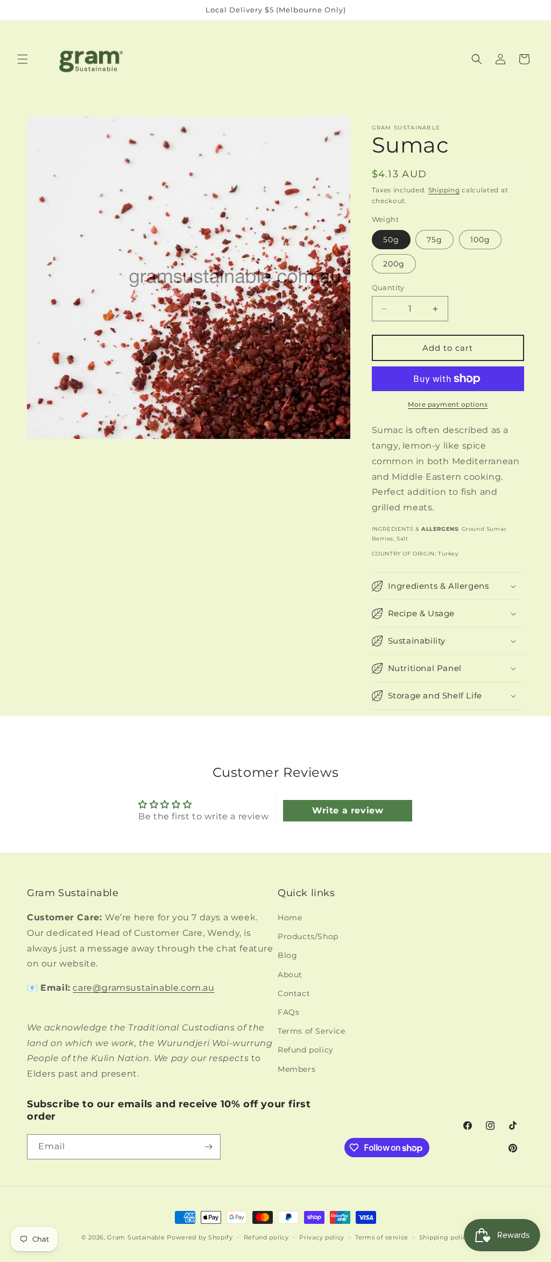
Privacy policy (321, 1237)
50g (391, 239)
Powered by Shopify (200, 1237)
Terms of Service (311, 1031)
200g (394, 264)
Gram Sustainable (136, 1237)
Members (296, 1069)
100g (480, 239)
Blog (287, 955)
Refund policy (306, 1050)
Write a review (347, 810)
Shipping (444, 190)
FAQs (288, 1012)
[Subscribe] (208, 1146)
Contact (294, 993)
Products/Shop (308, 936)
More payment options (448, 404)
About (290, 974)
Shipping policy (444, 1237)
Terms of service (381, 1237)
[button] (22, 59)
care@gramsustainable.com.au (143, 988)
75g (434, 239)
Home (290, 917)
